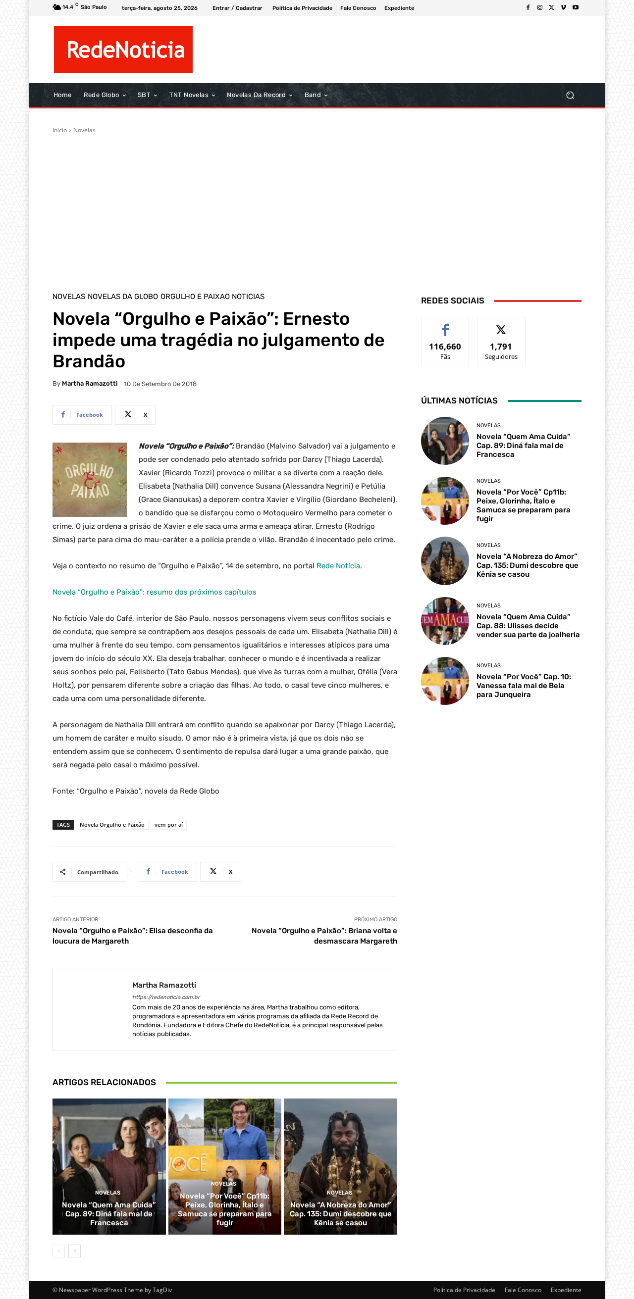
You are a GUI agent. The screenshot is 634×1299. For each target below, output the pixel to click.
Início (60, 130)
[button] (569, 95)
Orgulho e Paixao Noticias (212, 296)
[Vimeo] (564, 8)
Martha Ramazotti (89, 383)
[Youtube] (575, 8)
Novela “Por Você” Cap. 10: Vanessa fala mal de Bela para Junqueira (523, 685)
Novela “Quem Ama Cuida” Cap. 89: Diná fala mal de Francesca (109, 1213)
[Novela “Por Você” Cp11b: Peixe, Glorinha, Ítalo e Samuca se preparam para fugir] (225, 1166)
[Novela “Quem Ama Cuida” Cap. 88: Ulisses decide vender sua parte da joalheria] (445, 621)
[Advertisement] (317, 209)
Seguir (501, 324)
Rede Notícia (338, 565)
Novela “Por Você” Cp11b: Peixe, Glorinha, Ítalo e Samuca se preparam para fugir (225, 1209)
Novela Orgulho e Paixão (112, 824)
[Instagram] (540, 8)
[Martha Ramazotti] (92, 1009)
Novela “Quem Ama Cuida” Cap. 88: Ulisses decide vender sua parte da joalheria (528, 625)
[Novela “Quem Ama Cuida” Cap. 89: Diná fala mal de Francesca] (109, 1166)
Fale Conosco (523, 1290)
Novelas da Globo (123, 296)
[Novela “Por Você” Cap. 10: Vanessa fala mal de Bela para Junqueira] (445, 681)
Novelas (84, 130)
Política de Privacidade (464, 1290)
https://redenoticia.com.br (166, 997)
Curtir (445, 324)
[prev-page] (59, 1251)
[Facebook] (528, 8)
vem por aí (169, 824)
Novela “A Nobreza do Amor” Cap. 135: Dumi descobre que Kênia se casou (341, 1213)
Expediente (566, 1290)
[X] (552, 8)
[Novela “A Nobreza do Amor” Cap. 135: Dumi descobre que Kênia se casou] (340, 1166)
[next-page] (74, 1251)
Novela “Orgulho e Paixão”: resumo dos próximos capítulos (155, 592)
